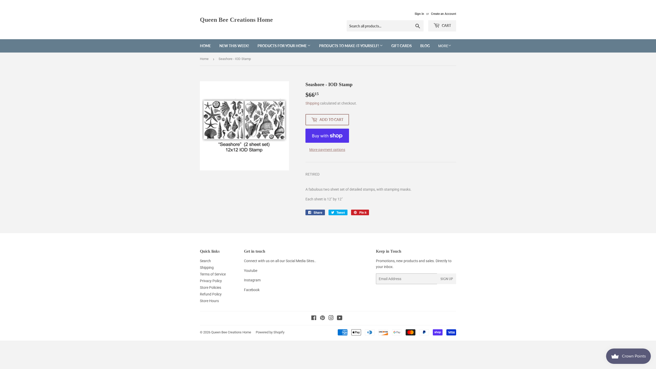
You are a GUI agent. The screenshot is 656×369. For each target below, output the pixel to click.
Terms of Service (213, 274)
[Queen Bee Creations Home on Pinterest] (322, 318)
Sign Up (446, 279)
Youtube (250, 271)
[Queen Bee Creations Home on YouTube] (339, 318)
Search (205, 261)
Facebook (252, 290)
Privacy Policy (211, 281)
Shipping (312, 103)
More (443, 46)
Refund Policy (211, 294)
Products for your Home (283, 46)
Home (205, 46)
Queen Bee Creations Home (236, 19)
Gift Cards (401, 46)
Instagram (252, 280)
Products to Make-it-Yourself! (349, 46)
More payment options (327, 150)
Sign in (419, 14)
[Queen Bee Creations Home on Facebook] (313, 318)
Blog (425, 46)
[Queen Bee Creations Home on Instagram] (331, 318)
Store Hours (209, 301)
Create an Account (443, 14)
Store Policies (210, 287)
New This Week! (234, 46)
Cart (446, 25)
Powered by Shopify (270, 332)
